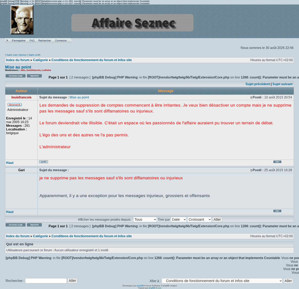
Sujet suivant (282, 84)
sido (23, 70)
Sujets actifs (34, 55)
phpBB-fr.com (155, 288)
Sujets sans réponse (16, 55)
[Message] (251, 97)
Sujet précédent (258, 84)
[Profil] (46, 163)
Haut (9, 162)
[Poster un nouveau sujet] (15, 78)
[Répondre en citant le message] (282, 163)
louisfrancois (33, 70)
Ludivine (46, 70)
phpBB (140, 286)
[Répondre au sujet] (37, 78)
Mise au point (18, 67)
